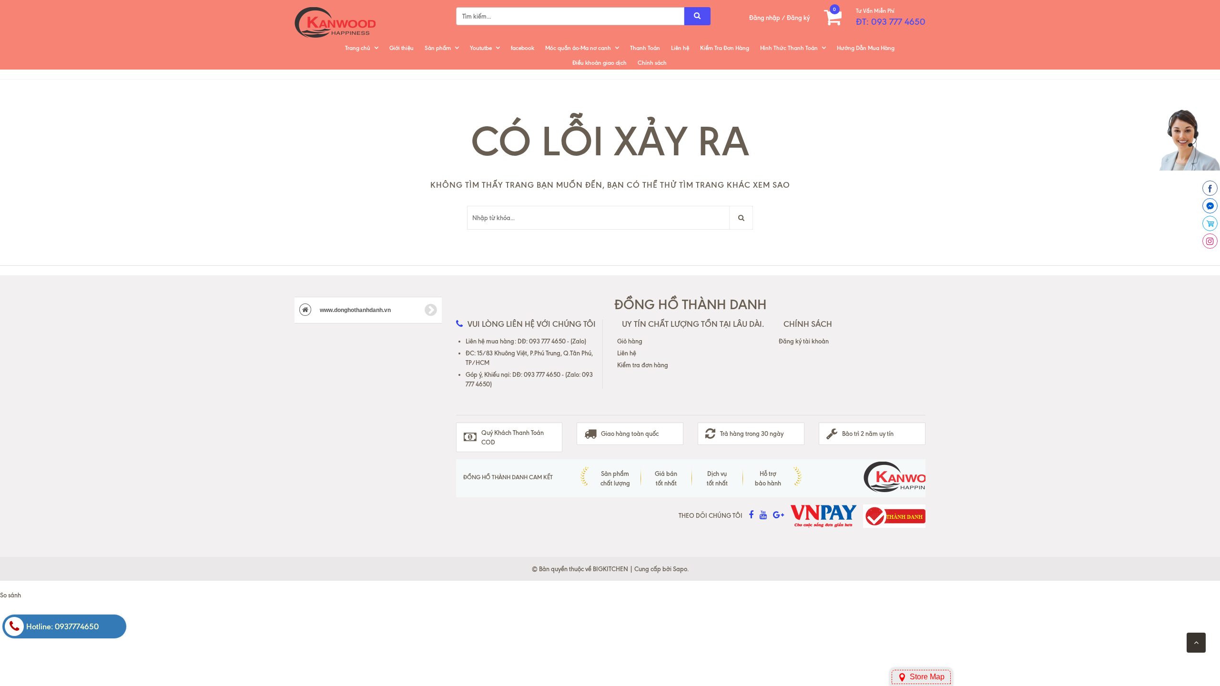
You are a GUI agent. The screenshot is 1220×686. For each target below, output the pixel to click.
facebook (522, 47)
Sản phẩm (438, 47)
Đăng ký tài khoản (804, 341)
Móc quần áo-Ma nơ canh (578, 47)
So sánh (10, 595)
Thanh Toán (645, 47)
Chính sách (652, 62)
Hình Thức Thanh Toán (789, 47)
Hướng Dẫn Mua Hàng (866, 47)
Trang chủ (357, 47)
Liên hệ (680, 47)
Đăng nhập (764, 17)
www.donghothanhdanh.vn (354, 310)
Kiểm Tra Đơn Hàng (724, 47)
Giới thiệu (401, 47)
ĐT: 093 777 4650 (890, 21)
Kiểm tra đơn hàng (642, 365)
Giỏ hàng (629, 341)
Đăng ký (798, 17)
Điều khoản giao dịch (599, 62)
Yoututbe (481, 47)
